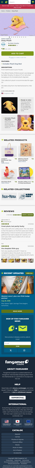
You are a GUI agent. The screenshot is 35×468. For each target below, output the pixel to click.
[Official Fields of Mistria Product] (3, 44)
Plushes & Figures (17, 439)
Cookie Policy (17, 460)
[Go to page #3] (13, 37)
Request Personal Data (14, 463)
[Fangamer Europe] (6, 2)
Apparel (17, 434)
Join (17, 346)
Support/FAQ (17, 398)
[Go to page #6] (20, 37)
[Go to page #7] (22, 37)
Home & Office (17, 442)
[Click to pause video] (14, 101)
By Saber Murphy (13, 43)
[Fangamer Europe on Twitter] (10, 350)
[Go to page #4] (15, 37)
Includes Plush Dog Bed (12, 64)
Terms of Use (25, 460)
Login (12, 57)
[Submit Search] (29, 2)
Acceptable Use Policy (25, 461)
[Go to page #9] (26, 37)
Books (17, 445)
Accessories (17, 453)
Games (17, 437)
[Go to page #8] (24, 37)
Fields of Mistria (6, 39)
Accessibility (24, 463)
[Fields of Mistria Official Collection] (9, 196)
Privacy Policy (9, 460)
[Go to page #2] (11, 37)
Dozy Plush (6, 41)
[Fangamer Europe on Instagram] (24, 350)
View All (29, 273)
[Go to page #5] (17, 37)
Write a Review (27, 215)
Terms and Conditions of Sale (11, 461)
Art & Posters (17, 450)
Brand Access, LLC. (8, 465)
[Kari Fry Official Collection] (26, 196)
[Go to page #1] (9, 37)
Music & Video (17, 447)
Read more (17, 311)
